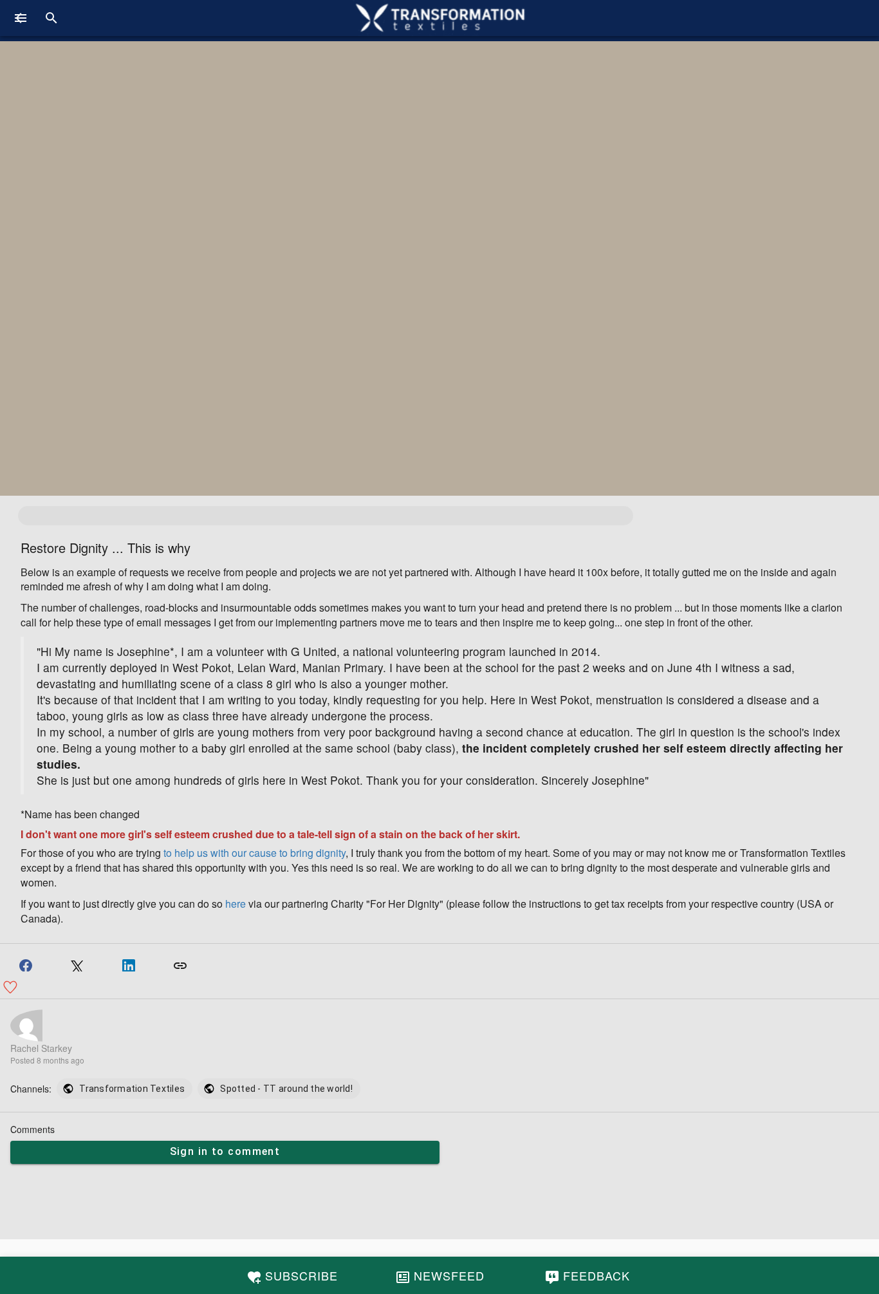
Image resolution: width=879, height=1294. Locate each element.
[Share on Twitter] (77, 961)
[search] (51, 18)
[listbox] (208, 1089)
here (235, 903)
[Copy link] (180, 961)
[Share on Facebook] (25, 961)
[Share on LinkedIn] (128, 961)
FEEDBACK (596, 1275)
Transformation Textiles (132, 1088)
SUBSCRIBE (301, 1275)
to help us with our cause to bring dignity (254, 852)
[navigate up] (20, 18)
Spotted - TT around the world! (286, 1088)
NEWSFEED (449, 1275)
